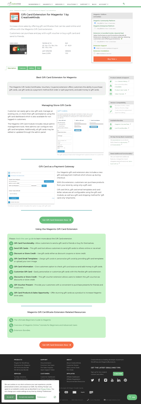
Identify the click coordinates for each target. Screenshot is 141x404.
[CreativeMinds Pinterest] (125, 380)
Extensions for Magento (22, 365)
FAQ (38, 68)
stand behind (116, 140)
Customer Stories (72, 365)
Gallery (31, 68)
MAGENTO (47, 4)
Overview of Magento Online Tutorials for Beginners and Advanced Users (45, 325)
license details (117, 145)
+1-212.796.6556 (94, 400)
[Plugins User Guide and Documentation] (110, 90)
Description (12, 68)
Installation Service (103, 53)
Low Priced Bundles (121, 128)
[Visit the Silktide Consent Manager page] (55, 397)
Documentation (46, 363)
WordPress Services (20, 379)
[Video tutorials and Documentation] (110, 94)
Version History (123, 81)
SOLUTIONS (71, 4)
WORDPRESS (33, 4)
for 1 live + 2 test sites (106, 23)
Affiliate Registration (73, 379)
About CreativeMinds (74, 363)
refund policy (124, 142)
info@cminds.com (113, 400)
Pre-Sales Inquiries (47, 367)
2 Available (118, 87)
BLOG (94, 4)
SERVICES (59, 4)
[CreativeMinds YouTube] (112, 380)
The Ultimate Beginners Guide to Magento (32, 320)
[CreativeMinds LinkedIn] (118, 380)
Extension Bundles (22, 330)
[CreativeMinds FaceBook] (99, 380)
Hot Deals (70, 370)
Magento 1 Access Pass (122, 124)
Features (22, 68)
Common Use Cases (47, 365)
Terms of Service (61, 400)
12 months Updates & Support (107, 48)
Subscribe (118, 374)
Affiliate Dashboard (73, 377)
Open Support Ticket (47, 370)
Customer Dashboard (48, 377)
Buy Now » (112, 59)
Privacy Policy (46, 389)
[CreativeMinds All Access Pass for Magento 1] (110, 124)
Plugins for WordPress (21, 363)
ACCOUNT (103, 4)
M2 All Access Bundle (21, 370)
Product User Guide (121, 90)
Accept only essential (26, 397)
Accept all (10, 397)
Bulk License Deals (73, 367)
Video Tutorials (119, 94)
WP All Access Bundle (21, 367)
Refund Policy (77, 400)
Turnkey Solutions (20, 377)
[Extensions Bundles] (110, 128)
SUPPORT (84, 4)
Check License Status (48, 379)
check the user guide (24, 239)
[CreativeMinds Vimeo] (105, 380)
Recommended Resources (76, 381)
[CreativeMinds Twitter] (92, 380)
